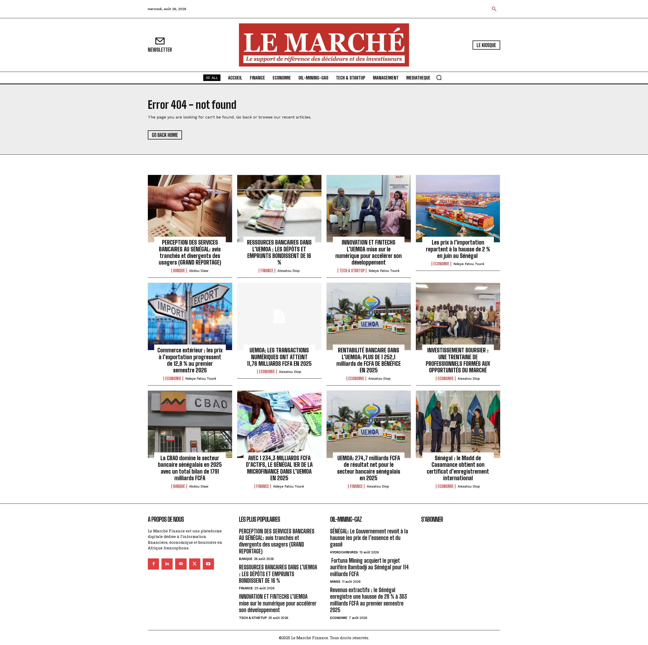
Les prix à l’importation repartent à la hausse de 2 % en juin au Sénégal (458, 249)
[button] (494, 9)
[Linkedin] (167, 564)
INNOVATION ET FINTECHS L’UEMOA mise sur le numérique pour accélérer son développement (368, 252)
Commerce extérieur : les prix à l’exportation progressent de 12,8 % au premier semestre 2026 (189, 360)
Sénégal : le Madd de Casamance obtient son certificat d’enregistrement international (458, 468)
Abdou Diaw (198, 271)
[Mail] (180, 564)
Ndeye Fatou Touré (384, 271)
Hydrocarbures (344, 552)
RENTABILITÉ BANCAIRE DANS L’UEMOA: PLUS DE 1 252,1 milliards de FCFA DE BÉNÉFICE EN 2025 (368, 360)
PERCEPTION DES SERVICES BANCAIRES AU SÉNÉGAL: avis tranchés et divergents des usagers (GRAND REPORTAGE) (190, 252)
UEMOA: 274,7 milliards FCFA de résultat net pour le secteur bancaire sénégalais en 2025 (368, 468)
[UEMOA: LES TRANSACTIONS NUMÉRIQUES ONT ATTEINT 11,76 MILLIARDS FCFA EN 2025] (279, 316)
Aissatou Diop (288, 271)
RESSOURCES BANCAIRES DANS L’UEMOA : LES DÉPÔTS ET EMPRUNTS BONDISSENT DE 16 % (279, 252)
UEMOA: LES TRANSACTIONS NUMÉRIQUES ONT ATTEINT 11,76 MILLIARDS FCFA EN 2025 (279, 357)
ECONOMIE (441, 264)
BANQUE (179, 271)
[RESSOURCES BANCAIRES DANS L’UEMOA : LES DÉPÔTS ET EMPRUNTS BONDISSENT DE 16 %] (279, 208)
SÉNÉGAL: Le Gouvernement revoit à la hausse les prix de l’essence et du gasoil (369, 538)
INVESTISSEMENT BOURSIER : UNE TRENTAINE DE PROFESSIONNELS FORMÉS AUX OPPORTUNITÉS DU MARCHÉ (458, 360)
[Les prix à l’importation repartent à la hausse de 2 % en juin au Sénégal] (458, 208)
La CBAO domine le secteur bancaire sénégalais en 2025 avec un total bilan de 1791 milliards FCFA (190, 468)
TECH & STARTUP (351, 271)
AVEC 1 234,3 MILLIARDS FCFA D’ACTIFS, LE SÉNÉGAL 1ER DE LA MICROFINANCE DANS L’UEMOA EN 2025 (279, 468)
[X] (194, 564)
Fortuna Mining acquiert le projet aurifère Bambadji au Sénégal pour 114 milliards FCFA (369, 567)
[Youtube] (208, 564)
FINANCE (266, 271)
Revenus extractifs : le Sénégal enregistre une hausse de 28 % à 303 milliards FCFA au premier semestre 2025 (368, 600)
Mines (335, 581)
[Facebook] (153, 564)
